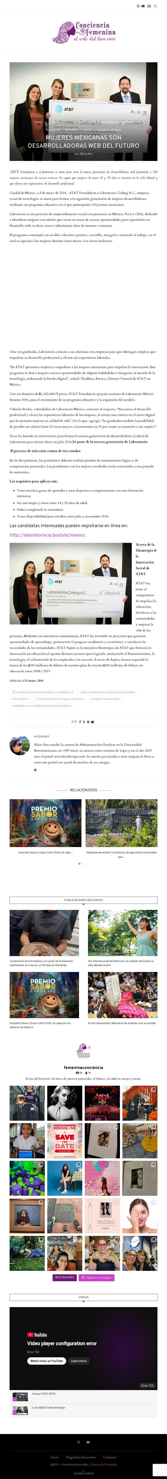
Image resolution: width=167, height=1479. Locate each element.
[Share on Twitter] (83, 722)
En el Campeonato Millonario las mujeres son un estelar (122, 1023)
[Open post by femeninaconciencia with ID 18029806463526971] (27, 1103)
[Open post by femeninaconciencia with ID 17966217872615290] (102, 1215)
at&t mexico (20, 699)
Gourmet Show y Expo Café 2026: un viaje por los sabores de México (40, 1025)
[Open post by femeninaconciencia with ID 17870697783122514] (140, 1140)
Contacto (109, 1457)
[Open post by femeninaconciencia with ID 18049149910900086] (27, 1215)
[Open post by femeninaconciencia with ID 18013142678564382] (140, 1178)
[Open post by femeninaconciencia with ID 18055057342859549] (140, 1103)
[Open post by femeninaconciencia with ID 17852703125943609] (140, 1253)
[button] (15, 831)
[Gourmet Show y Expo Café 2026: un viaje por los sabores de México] (45, 823)
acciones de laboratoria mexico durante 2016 (43, 692)
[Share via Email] (92, 722)
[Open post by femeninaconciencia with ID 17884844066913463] (140, 1215)
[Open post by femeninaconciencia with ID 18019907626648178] (27, 1253)
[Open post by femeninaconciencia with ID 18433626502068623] (27, 1140)
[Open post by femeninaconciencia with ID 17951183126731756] (27, 1178)
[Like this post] (75, 722)
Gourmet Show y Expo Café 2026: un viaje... (45, 852)
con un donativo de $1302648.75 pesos (60, 699)
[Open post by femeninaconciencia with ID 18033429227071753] (102, 1103)
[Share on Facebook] (80, 722)
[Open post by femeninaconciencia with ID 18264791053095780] (64, 1215)
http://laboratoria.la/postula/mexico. (48, 535)
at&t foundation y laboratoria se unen (107, 692)
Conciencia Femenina (103, 1464)
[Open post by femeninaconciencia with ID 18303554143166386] (64, 1178)
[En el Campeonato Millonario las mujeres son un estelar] (122, 995)
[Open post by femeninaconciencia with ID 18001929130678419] (102, 1253)
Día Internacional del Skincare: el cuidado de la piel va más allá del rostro (121, 963)
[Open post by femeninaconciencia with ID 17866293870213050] (102, 1140)
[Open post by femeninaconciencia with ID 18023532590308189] (64, 1103)
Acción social (58, 122)
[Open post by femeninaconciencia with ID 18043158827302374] (102, 1178)
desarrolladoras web (105, 699)
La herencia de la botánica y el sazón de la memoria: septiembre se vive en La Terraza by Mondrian (41, 963)
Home (38, 122)
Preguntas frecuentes (81, 1457)
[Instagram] (138, 6)
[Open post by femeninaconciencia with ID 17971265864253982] (64, 1253)
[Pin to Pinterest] (88, 722)
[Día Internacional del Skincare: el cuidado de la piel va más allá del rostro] (122, 933)
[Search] (155, 6)
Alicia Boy (86, 154)
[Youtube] (143, 6)
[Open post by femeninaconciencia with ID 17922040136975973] (64, 1140)
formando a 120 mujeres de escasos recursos (41, 705)
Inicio (55, 1457)
